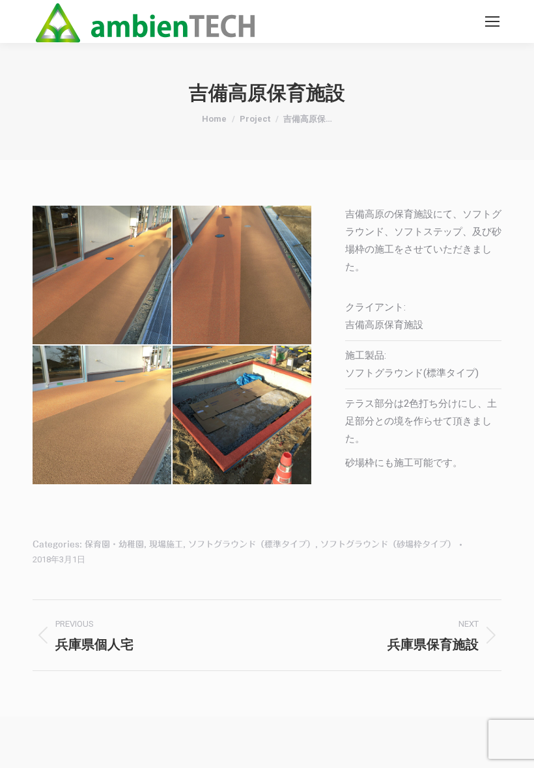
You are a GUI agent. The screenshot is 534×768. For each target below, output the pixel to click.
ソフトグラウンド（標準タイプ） (251, 544)
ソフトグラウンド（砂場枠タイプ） (388, 544)
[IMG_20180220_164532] (243, 276)
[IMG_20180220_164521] (103, 276)
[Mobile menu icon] (492, 21)
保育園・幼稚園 (114, 544)
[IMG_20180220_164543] (103, 416)
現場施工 (166, 544)
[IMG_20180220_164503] (243, 416)
